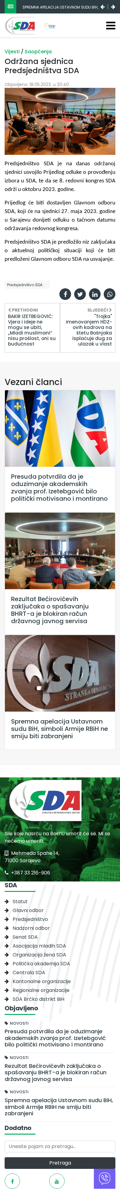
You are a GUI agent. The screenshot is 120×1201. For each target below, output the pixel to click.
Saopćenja (38, 51)
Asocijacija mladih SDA (39, 945)
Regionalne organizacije (41, 990)
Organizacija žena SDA (39, 954)
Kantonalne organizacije (42, 981)
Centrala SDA (29, 972)
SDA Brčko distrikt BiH (38, 999)
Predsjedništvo (30, 919)
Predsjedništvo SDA (24, 284)
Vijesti (13, 51)
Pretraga (60, 1162)
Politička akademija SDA (41, 963)
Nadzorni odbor (31, 928)
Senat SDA (25, 937)
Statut (20, 901)
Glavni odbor (28, 910)
